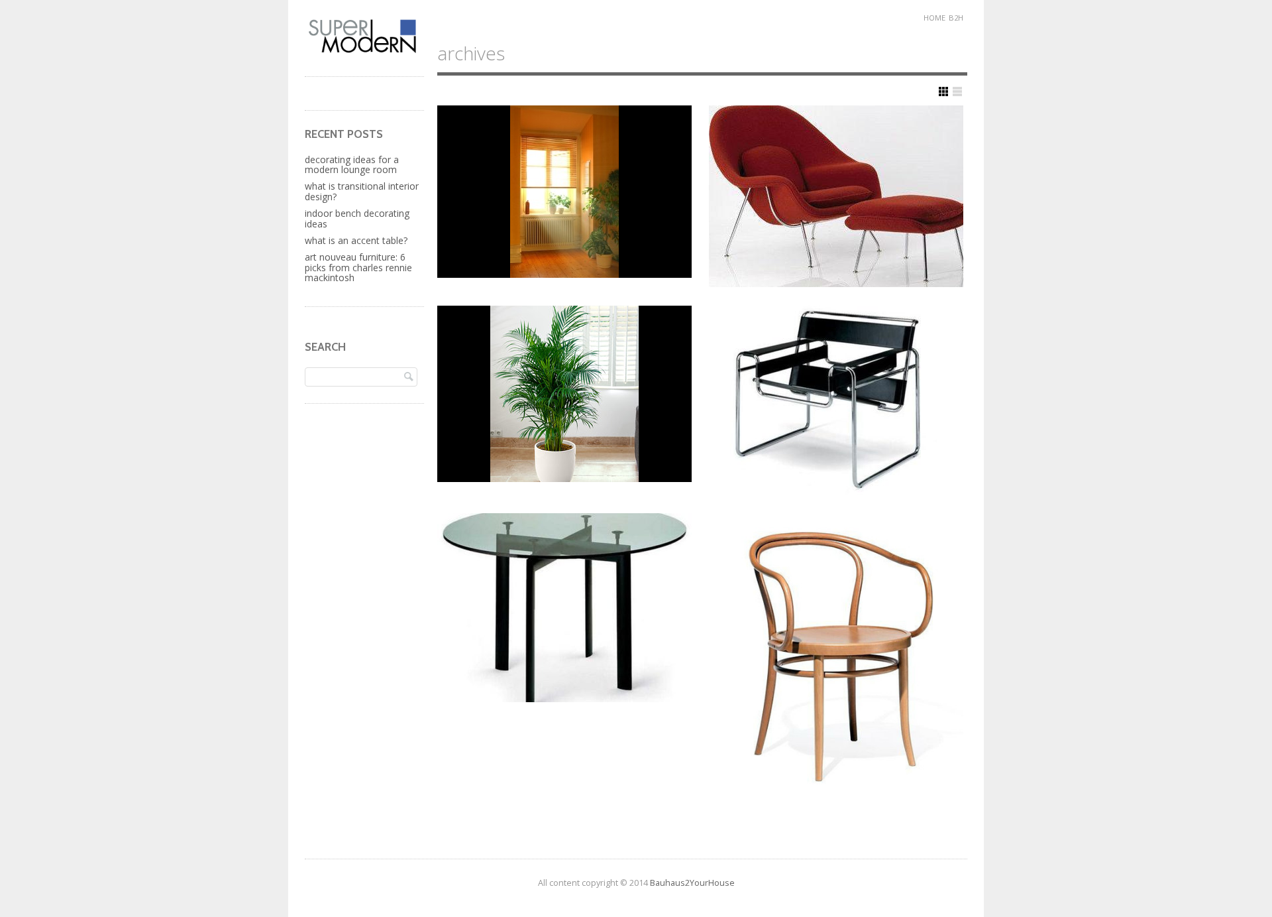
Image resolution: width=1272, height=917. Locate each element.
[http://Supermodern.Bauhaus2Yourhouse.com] (364, 51)
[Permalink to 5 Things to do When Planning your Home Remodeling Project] (836, 196)
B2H (956, 18)
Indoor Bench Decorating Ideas (357, 218)
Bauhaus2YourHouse (692, 882)
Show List (957, 91)
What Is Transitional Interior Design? (362, 191)
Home (934, 18)
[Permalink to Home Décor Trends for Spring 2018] (564, 394)
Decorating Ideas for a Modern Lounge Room (352, 164)
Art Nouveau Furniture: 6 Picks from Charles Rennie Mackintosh (358, 267)
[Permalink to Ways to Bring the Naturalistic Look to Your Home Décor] (564, 191)
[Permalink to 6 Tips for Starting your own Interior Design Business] (564, 607)
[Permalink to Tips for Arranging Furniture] (836, 400)
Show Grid (943, 91)
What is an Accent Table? (356, 240)
